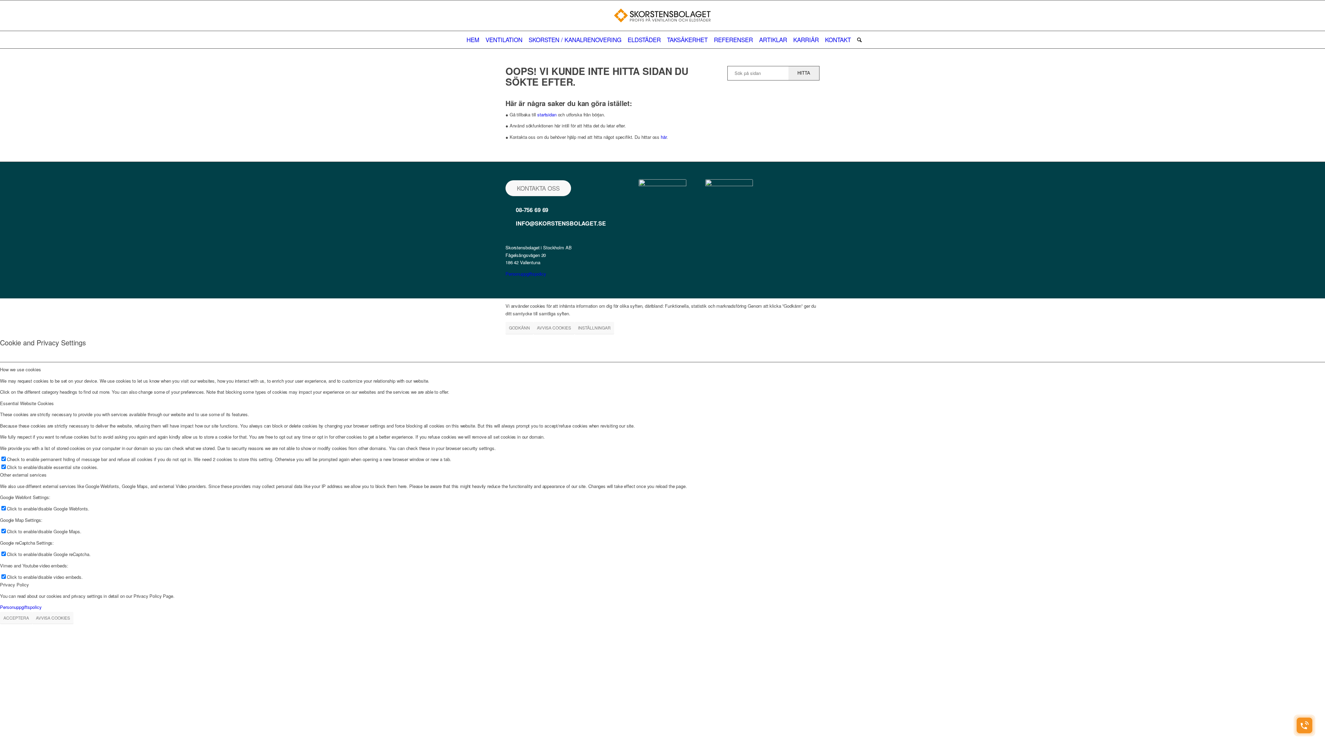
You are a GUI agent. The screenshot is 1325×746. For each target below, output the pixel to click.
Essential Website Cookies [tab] (27, 403)
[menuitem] (472, 39)
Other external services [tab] (23, 474)
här (664, 137)
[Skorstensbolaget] (662, 15)
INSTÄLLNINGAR (594, 328)
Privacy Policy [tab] (14, 584)
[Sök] (858, 39)
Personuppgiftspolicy (526, 273)
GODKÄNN (519, 328)
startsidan (547, 114)
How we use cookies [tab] (20, 369)
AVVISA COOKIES (554, 328)
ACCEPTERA (16, 618)
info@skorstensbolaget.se (561, 223)
